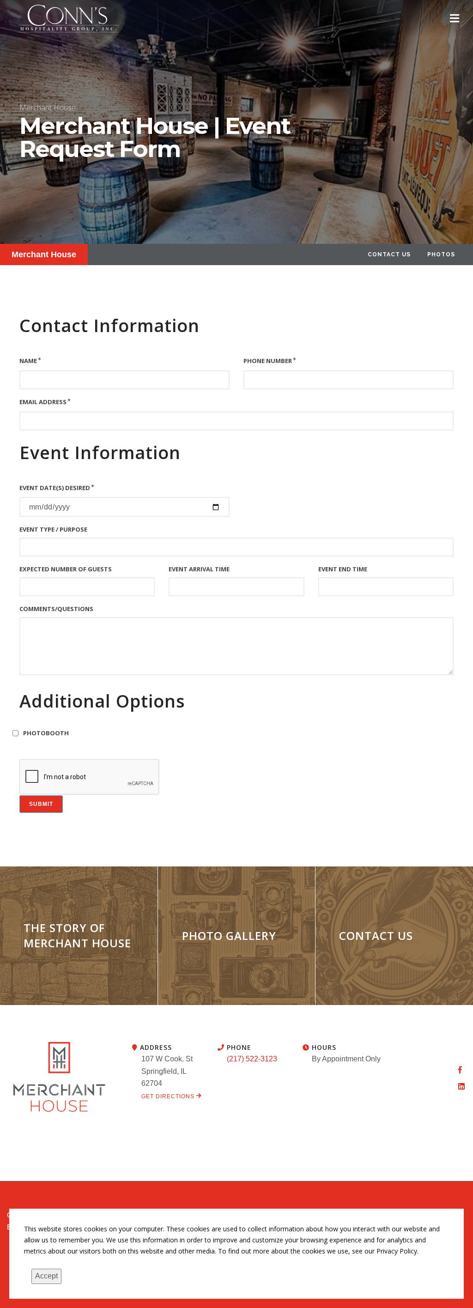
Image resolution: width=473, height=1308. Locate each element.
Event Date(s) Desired (54, 488)
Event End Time (342, 569)
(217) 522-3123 (252, 1059)
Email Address (43, 402)
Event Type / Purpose (53, 529)
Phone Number (267, 361)
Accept (46, 1276)
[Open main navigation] (454, 18)
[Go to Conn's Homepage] (68, 18)
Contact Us (389, 254)
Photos (441, 254)
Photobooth (46, 733)
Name (28, 361)
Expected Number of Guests (65, 569)
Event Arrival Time (199, 569)
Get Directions (168, 1096)
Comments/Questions (56, 609)
